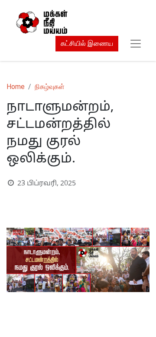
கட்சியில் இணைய (87, 43)
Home (15, 87)
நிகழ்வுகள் (50, 87)
